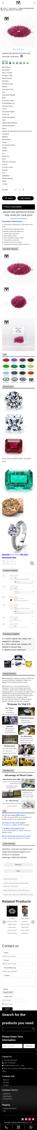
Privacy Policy (7, 1099)
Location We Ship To (9, 1108)
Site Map (6, 1082)
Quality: (4, 148)
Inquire (10, 198)
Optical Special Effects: (10, 123)
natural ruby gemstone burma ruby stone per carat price (15, 884)
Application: (6, 176)
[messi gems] (18, 734)
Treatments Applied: (8, 117)
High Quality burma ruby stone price (16, 890)
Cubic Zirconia (7, 458)
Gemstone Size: (7, 106)
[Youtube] (26, 1119)
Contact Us (6, 1093)
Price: (4, 159)
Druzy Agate (14, 554)
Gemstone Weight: (8, 112)
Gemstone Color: (8, 89)
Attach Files (8, 992)
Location (6, 1085)
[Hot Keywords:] (33, 1029)
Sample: (5, 170)
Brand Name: (6, 67)
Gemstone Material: (8, 95)
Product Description (13, 207)
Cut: (3, 153)
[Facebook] (22, 1119)
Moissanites (18, 458)
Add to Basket (25, 198)
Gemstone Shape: (8, 100)
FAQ (4, 1111)
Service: (5, 164)
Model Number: (7, 78)
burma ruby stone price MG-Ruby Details (18, 894)
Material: (5, 137)
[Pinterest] (33, 1119)
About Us (6, 1080)
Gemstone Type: (7, 84)
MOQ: (4, 181)
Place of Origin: (7, 73)
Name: (4, 128)
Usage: (4, 142)
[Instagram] (29, 1119)
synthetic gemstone (10, 879)
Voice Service (7, 1096)
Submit (7, 1009)
